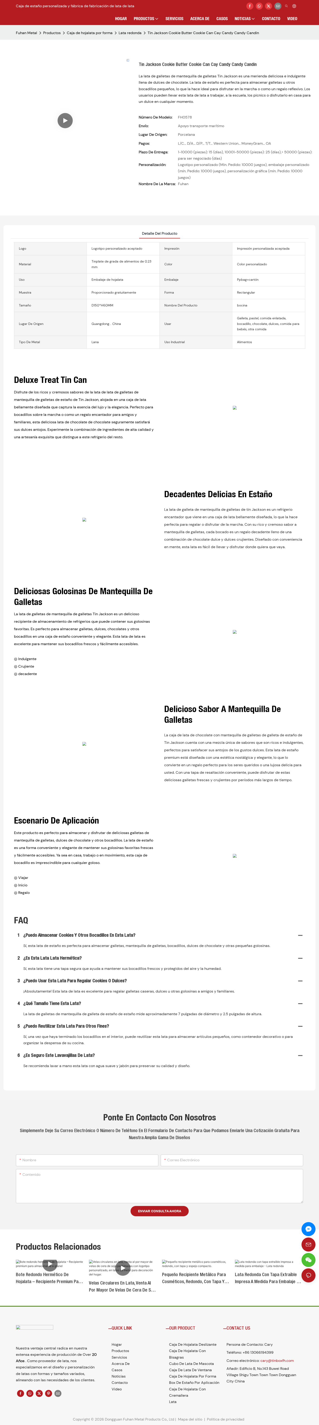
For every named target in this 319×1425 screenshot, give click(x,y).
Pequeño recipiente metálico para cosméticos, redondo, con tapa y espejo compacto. (194, 1279)
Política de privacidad (226, 1419)
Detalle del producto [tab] (159, 233)
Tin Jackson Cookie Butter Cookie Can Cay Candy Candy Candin (203, 32)
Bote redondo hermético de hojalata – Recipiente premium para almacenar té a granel (49, 1279)
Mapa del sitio (190, 1419)
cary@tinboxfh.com (277, 1360)
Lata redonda (130, 32)
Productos (52, 32)
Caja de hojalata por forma (90, 32)
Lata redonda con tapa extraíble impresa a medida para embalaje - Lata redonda (266, 1279)
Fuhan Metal (26, 32)
